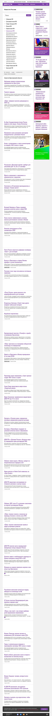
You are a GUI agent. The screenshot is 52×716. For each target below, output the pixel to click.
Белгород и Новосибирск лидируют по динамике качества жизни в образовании (16, 430)
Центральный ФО (10, 31)
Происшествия (38, 113)
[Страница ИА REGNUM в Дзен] (27, 714)
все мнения (46, 35)
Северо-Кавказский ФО (11, 65)
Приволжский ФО (10, 28)
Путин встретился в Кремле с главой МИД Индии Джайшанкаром (41, 84)
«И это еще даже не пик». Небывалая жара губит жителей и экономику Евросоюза (41, 63)
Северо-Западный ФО (11, 24)
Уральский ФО (9, 68)
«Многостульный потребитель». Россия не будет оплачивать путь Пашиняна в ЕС (40, 95)
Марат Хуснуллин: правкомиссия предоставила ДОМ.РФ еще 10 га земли (17, 398)
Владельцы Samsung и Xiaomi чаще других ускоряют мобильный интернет (16, 304)
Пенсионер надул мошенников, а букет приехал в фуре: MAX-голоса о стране (17, 376)
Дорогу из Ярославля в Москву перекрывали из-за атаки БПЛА (17, 355)
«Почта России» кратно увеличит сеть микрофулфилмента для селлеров (15, 293)
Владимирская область (11, 36)
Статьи (27, 4)
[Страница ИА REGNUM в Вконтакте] (20, 714)
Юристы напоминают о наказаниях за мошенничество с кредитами (14, 176)
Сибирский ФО (9, 19)
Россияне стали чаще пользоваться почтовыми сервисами (17, 272)
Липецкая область (10, 47)
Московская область (11, 50)
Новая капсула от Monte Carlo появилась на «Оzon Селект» (16, 472)
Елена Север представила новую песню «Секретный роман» (15, 387)
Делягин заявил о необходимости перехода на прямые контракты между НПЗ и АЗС (17, 557)
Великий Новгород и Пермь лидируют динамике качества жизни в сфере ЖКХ (15, 208)
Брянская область (10, 34)
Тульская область (10, 61)
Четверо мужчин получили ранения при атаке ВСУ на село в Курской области (41, 15)
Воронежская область (11, 38)
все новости (38, 20)
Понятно (44, 709)
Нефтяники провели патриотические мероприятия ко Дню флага (14, 82)
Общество (37, 49)
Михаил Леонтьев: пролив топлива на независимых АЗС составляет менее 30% (16, 634)
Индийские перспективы (11, 313)
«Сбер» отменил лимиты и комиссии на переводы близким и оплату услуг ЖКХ (15, 515)
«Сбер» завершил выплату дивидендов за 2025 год (16, 102)
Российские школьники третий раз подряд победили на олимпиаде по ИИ (16, 590)
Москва (8, 49)
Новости (20, 4)
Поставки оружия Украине (33, 1)
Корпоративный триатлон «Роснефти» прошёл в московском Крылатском (17, 334)
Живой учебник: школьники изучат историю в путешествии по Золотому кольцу (17, 655)
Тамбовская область (11, 58)
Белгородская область (11, 33)
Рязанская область (10, 54)
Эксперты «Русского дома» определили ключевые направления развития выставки (16, 419)
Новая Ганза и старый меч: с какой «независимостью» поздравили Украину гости (41, 29)
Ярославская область (11, 63)
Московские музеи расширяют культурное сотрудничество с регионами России (16, 134)
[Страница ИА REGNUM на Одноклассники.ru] (24, 714)
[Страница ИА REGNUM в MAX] (17, 714)
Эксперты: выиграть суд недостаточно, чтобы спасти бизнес (17, 698)
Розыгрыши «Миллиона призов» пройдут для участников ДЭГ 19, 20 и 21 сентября (17, 165)
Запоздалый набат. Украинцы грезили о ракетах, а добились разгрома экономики (41, 126)
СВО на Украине (45, 1)
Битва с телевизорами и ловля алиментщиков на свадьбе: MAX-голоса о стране (17, 144)
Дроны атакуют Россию (20, 1)
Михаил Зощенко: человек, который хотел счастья (16, 677)
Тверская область (10, 59)
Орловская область (11, 52)
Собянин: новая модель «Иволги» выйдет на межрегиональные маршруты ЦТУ (17, 462)
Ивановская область (11, 40)
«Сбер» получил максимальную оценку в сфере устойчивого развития (16, 525)
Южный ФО (9, 26)
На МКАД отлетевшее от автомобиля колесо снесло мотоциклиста (41, 116)
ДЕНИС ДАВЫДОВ (39, 35)
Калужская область (11, 42)
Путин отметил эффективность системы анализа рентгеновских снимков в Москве (16, 219)
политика (38, 57)
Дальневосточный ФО (11, 21)
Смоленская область (11, 56)
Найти (28, 15)
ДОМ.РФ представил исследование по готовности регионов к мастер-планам (15, 483)
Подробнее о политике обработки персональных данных (27, 709)
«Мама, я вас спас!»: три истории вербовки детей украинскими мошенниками (16, 612)
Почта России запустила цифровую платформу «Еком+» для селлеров (17, 251)
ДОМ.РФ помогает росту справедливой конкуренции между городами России (15, 547)
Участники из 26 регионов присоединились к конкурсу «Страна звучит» (17, 187)
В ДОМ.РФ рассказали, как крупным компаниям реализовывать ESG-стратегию (16, 687)
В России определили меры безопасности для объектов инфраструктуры (41, 52)
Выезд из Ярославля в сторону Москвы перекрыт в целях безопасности (15, 261)
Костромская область (11, 43)
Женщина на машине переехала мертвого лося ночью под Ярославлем (17, 568)
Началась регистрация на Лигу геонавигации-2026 (13, 229)
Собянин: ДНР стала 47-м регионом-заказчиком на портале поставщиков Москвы (17, 504)
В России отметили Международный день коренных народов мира (16, 601)
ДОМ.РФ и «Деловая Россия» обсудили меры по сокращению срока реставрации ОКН (17, 440)
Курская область (10, 45)
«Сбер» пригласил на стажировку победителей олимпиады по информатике (17, 345)
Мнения (32, 4)
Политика (37, 81)
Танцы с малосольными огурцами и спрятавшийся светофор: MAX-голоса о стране (17, 645)
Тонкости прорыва (9, 92)
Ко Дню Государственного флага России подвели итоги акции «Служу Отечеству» (16, 123)
